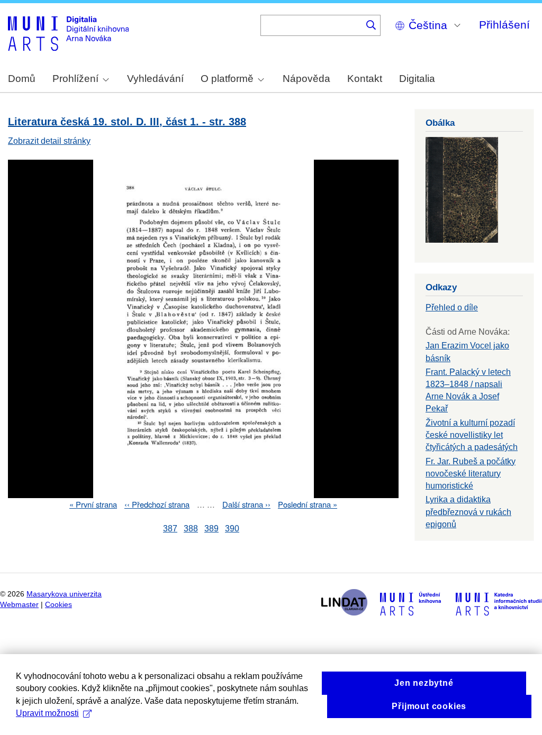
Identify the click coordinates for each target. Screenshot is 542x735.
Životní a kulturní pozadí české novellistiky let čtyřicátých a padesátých (472, 435)
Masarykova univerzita (64, 594)
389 (211, 528)
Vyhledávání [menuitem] (155, 79)
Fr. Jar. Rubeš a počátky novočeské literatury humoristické (471, 473)
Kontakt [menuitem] (364, 79)
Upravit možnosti (47, 713)
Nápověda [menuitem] (306, 79)
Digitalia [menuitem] (417, 79)
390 (232, 528)
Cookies (58, 605)
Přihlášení (504, 25)
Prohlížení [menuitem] (75, 79)
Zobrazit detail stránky (49, 140)
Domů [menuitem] (21, 79)
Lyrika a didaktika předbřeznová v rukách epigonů (468, 511)
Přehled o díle (452, 307)
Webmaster (19, 605)
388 (191, 528)
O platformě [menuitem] (227, 79)
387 (170, 528)
